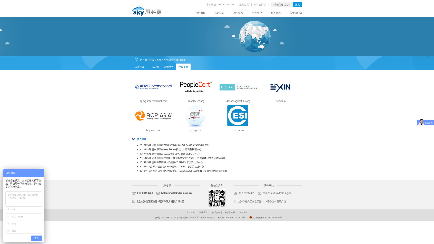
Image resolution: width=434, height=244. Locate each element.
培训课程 (200, 12)
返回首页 (244, 4)
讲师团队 (168, 66)
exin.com (280, 101)
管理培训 (203, 212)
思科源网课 (260, 4)
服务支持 (276, 12)
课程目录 (139, 66)
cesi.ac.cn (238, 130)
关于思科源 (296, 12)
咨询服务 (219, 12)
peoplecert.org (196, 101)
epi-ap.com (196, 130)
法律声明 (243, 212)
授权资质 (181, 59)
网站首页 (190, 212)
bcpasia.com (153, 130)
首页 (158, 59)
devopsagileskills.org (238, 101)
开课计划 (154, 66)
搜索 (297, 4)
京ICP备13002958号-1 (236, 217)
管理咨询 (216, 212)
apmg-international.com (153, 101)
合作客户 (257, 12)
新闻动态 (238, 12)
